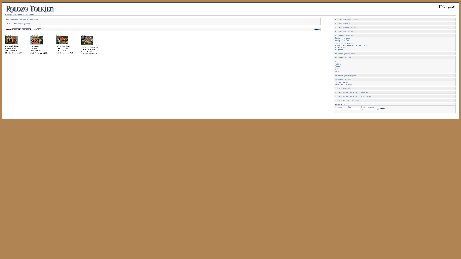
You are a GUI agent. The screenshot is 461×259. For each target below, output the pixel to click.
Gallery (14, 14)
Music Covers (340, 48)
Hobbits (338, 64)
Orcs (337, 68)
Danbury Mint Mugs (342, 38)
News (7, 14)
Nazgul (337, 66)
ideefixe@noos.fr (24, 24)
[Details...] (9, 35)
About (31, 14)
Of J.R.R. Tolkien (341, 82)
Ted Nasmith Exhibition (343, 84)
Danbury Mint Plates (342, 40)
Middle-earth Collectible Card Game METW (351, 46)
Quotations (23, 14)
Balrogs (338, 60)
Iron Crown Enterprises (344, 42)
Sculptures (339, 49)
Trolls (337, 70)
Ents (336, 62)
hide (342, 35)
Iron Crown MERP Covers (345, 44)
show (342, 19)
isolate (337, 19)
